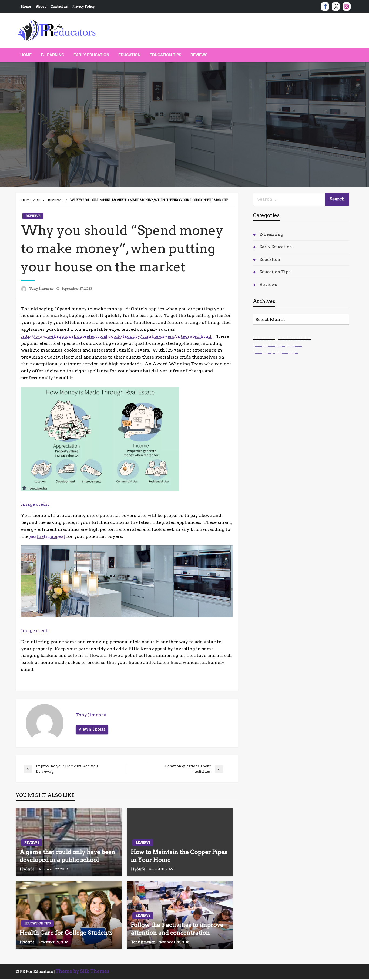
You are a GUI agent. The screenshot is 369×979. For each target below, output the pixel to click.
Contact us (59, 6)
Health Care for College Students (66, 932)
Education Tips (165, 55)
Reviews (198, 55)
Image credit (35, 504)
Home (26, 6)
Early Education (91, 55)
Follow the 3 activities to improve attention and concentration (177, 928)
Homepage (30, 200)
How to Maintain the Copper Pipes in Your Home (179, 856)
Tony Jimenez (41, 288)
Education (129, 55)
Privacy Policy (83, 6)
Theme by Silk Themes (82, 971)
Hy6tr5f (27, 869)
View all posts (92, 729)
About (41, 6)
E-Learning (52, 55)
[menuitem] (26, 55)
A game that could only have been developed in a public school (67, 856)
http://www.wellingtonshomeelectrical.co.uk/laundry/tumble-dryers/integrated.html (116, 336)
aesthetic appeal (47, 536)
